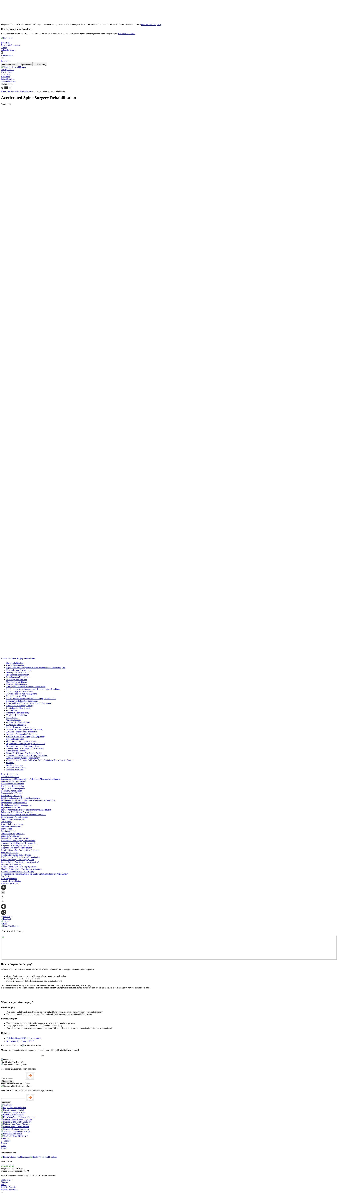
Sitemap (4, 1182)
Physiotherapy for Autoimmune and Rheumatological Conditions (33, 689)
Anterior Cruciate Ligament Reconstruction (24, 729)
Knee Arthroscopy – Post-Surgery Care (22, 746)
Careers (4, 1148)
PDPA (3, 1184)
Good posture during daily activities (21, 741)
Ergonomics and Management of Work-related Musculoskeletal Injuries (35, 668)
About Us (5, 1138)
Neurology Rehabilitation (16, 679)
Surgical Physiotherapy (16, 724)
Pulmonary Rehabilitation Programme (22, 701)
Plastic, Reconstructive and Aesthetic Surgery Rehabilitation (31, 698)
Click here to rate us (126, 33)
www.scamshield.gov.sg (151, 24)
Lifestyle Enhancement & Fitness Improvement (25, 687)
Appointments (26, 65)
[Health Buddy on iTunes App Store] (11, 1057)
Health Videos (50, 1157)
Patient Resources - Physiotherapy (20, 727)
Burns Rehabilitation (14, 663)
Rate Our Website (8, 1187)
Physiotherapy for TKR (16, 696)
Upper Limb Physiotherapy (17, 713)
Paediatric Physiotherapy (16, 684)
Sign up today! (7, 1081)
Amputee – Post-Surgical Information (21, 732)
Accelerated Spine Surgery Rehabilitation (18, 841)
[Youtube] (5, 1166)
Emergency (41, 65)
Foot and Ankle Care (15, 739)
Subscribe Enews (8, 65)
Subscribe (6, 1103)
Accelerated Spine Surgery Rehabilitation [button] (18, 658)
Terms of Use (6, 1180)
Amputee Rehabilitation (16, 767)
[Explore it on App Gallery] (50, 1057)
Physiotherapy (26, 91)
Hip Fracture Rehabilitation (17, 675)
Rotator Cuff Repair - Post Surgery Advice (24, 753)
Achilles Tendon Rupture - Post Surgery (23, 758)
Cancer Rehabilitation (15, 665)
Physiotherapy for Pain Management (21, 694)
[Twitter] (10, 1166)
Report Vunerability (9, 1189)
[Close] (2, 1192)
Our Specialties (13, 91)
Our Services (11, 710)
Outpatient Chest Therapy (17, 682)
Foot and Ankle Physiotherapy (19, 670)
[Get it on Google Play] (31, 1057)
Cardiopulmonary (13, 720)
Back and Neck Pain (14, 770)
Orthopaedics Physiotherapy (18, 722)
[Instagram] (7, 1166)
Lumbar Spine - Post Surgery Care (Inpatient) (25, 748)
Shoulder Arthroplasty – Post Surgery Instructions (27, 755)
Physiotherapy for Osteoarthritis (19, 691)
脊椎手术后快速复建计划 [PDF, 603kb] (23, 1038)
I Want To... (6, 84)
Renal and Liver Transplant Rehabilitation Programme (28, 703)
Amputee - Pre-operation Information (21, 734)
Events (4, 1143)
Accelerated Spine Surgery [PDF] (20, 1041)
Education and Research (16, 751)
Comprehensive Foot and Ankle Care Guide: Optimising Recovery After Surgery (40, 760)
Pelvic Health (12, 717)
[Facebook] (2, 1166)
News (3, 1145)
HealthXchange (23, 1157)
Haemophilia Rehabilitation (17, 672)
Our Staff (10, 762)
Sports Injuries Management (18, 708)
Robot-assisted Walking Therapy (19, 706)
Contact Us (5, 1141)
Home (4, 91)
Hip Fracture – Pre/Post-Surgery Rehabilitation (25, 743)
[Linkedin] (13, 1166)
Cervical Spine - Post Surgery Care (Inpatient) (25, 736)
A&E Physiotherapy (14, 765)
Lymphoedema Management (18, 677)
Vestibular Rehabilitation (16, 715)
